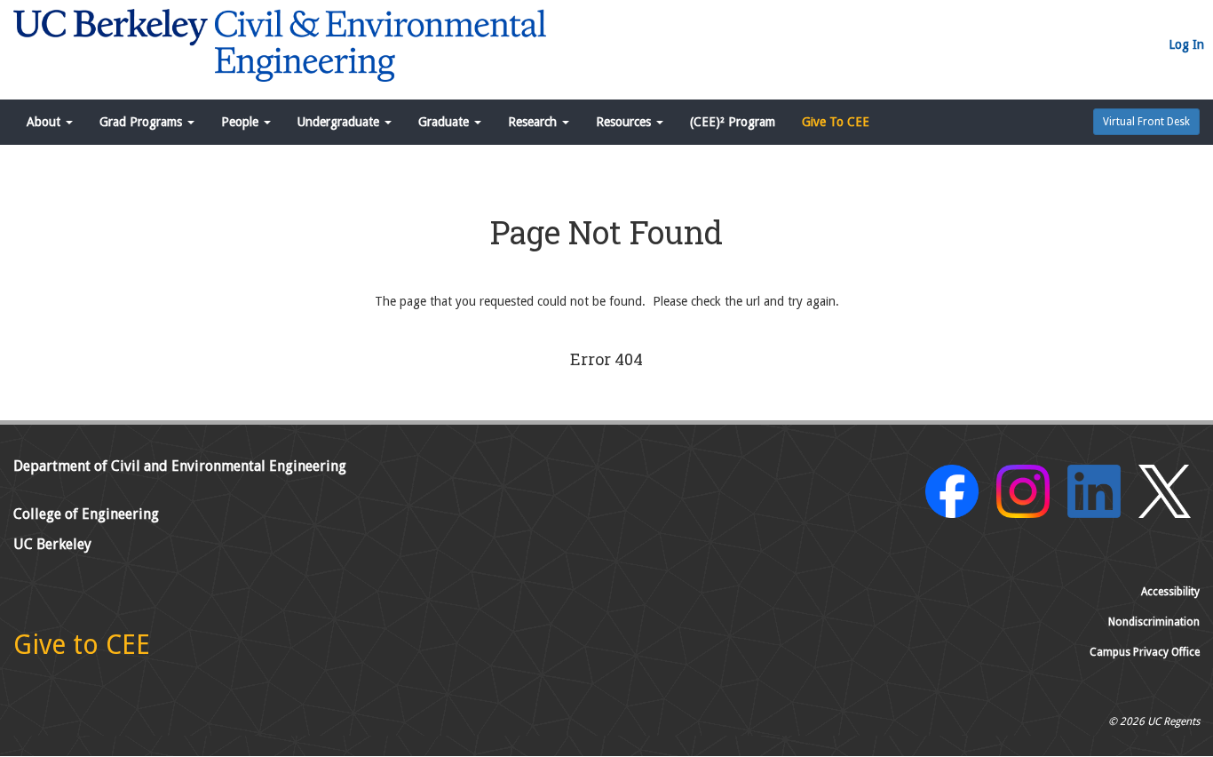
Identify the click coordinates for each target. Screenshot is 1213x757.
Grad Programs (142, 122)
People (241, 122)
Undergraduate (340, 122)
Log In (1186, 44)
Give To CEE (835, 122)
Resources (625, 122)
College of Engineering (86, 514)
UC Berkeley (52, 544)
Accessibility (1170, 592)
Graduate (445, 122)
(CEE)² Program (732, 122)
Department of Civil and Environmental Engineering (179, 466)
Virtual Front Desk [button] (1146, 122)
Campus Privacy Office (1145, 652)
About (45, 122)
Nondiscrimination (1154, 622)
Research (534, 122)
